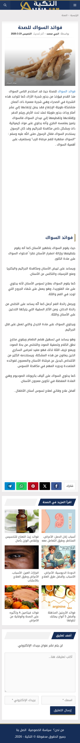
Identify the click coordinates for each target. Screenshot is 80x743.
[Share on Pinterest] (33, 486)
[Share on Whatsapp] (21, 486)
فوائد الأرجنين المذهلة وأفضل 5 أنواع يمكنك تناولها (61, 616)
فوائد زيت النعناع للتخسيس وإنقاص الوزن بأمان (22, 538)
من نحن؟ (58, 730)
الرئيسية (74, 15)
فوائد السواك (66, 91)
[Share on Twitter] (44, 486)
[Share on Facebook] (56, 486)
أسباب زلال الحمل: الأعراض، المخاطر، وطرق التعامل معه (58, 538)
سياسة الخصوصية (39, 730)
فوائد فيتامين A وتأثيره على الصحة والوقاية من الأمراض (24, 616)
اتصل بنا (21, 730)
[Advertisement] (40, 191)
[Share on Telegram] (10, 486)
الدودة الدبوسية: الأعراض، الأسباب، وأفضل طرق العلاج (58, 574)
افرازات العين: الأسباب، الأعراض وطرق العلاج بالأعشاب (25, 576)
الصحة (64, 15)
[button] (5, 5)
